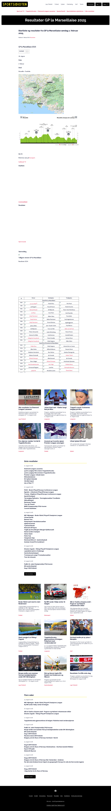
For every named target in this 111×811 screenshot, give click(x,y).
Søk (97, 4)
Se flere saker (29, 776)
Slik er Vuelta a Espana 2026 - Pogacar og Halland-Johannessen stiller (47, 711)
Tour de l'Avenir (29, 504)
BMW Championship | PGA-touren (35, 506)
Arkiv (61, 795)
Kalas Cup (27, 536)
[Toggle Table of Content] (26, 51)
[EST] (51, 366)
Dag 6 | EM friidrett (30, 745)
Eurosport (32, 158)
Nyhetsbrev (67, 795)
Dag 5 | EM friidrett (30, 758)
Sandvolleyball (48, 685)
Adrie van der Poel (69, 329)
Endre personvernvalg (76, 795)
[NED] (33, 302)
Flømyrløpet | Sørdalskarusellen (35, 521)
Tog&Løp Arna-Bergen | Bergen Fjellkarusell (39, 529)
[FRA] (51, 302)
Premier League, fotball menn (34, 475)
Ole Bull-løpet (29, 481)
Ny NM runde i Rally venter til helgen (36, 704)
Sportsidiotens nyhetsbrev (75, 11)
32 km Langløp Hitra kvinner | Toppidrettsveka (39, 473)
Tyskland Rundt (29, 525)
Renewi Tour (28, 519)
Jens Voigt (51, 364)
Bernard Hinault (33, 309)
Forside (31, 795)
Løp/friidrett (48, 4)
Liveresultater (22, 202)
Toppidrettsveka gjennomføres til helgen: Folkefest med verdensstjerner (49, 720)
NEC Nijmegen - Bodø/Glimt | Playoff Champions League (43, 515)
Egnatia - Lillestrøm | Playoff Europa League (39, 492)
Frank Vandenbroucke (33, 364)
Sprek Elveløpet (29, 496)
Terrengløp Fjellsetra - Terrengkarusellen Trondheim (42, 498)
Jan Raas (33, 313)
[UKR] (69, 354)
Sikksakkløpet (29, 500)
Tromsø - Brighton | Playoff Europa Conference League (42, 494)
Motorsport (47, 615)
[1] (36, 303)
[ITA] (69, 351)
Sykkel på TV (22, 162)
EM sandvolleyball (30, 566)
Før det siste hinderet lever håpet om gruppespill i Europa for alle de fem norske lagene (54, 762)
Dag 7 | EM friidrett (30, 568)
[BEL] (33, 305)
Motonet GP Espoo (30, 527)
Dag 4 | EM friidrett (30, 769)
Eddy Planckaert (34, 316)
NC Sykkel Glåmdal (30, 479)
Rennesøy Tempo (30, 502)
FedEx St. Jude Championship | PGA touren (38, 564)
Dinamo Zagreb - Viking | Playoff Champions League (41, 549)
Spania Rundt (61, 11)
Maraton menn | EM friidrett (33, 736)
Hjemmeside (22, 242)
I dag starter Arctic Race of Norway (36, 771)
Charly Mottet (33, 319)
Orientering (70, 4)
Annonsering (42, 795)
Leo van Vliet (33, 303)
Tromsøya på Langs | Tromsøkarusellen (37, 555)
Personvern (49, 795)
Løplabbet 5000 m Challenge (34, 551)
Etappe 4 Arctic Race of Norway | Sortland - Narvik (41, 738)
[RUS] (69, 360)
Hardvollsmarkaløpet (31, 553)
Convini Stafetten (30, 508)
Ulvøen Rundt (28, 517)
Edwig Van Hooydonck (33, 338)
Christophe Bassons (69, 367)
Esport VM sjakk (29, 749)
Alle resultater (89, 11)
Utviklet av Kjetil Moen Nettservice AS (55, 805)
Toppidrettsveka (31, 11)
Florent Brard (69, 370)
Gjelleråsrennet (29, 523)
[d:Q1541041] (21, 297)
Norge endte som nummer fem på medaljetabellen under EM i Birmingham (49, 729)
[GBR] (69, 324)
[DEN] (33, 324)
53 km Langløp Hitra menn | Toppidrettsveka (39, 471)
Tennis (81, 4)
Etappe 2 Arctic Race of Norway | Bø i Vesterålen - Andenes (44, 760)
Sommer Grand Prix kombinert (34, 542)
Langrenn (47, 419)
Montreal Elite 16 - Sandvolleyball (35, 540)
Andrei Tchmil (69, 355)
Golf (76, 4)
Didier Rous (33, 346)
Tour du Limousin (30, 557)
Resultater (91, 4)
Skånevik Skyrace (30, 751)
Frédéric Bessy (69, 364)
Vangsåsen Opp (29, 538)
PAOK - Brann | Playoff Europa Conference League (41, 490)
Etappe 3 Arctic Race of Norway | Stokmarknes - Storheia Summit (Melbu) (48, 747)
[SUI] (69, 311)
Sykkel (62, 4)
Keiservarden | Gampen (32, 532)
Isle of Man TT (29, 483)
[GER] (51, 363)
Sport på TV (20, 11)
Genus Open (28, 534)
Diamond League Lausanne (46, 11)
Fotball (57, 4)
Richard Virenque (33, 358)
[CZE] (51, 354)
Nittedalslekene (29, 477)
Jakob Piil (33, 370)
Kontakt (36, 795)
